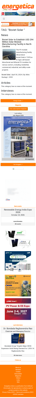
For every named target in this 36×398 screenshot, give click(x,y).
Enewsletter (18, 374)
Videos (18, 378)
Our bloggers (17, 164)
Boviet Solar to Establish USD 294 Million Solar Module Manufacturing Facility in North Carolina (17, 43)
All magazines (29, 159)
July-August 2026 (18, 115)
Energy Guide (17, 100)
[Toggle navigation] (3, 18)
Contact (18, 371)
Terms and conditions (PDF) (24, 392)
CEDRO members (18, 394)
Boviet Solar (6, 75)
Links (18, 380)
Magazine (18, 376)
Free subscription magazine (18, 109)
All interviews (18, 355)
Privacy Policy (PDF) (8, 392)
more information (17, 221)
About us (18, 367)
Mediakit (18, 369)
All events (18, 224)
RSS (18, 382)
